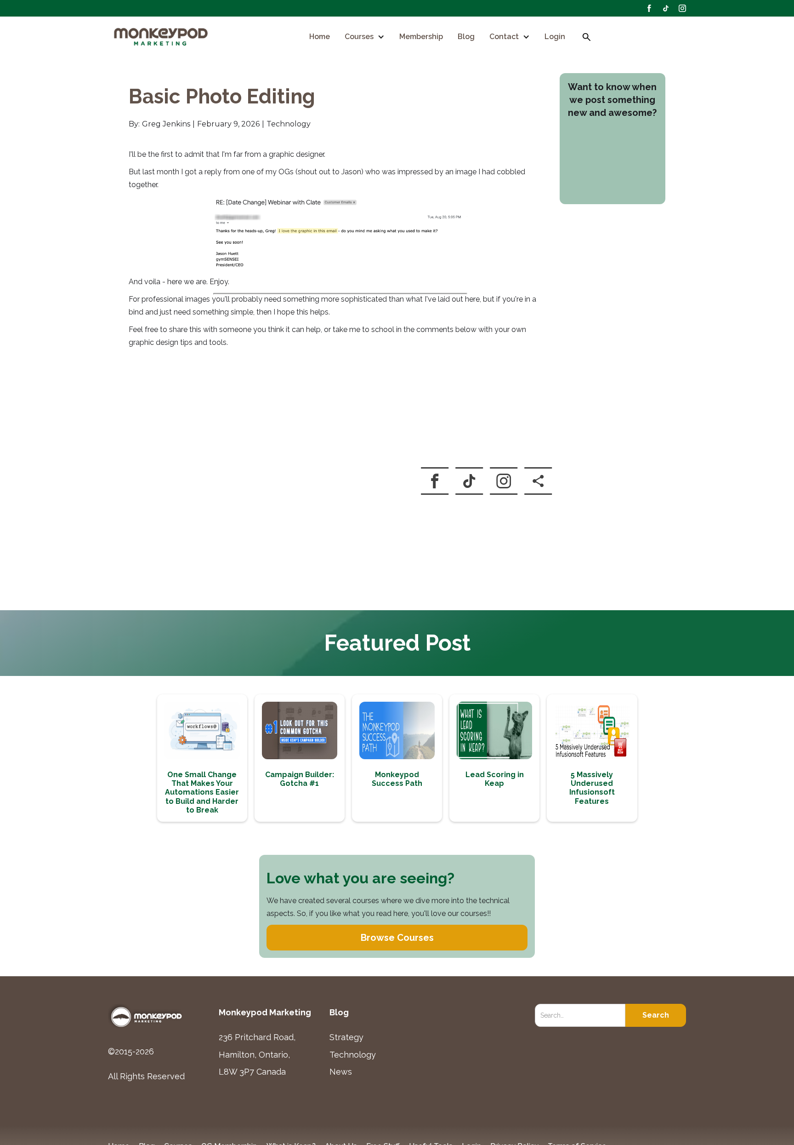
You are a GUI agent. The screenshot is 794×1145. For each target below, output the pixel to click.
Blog (466, 36)
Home (319, 36)
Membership (421, 36)
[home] (162, 37)
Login (554, 36)
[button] (365, 36)
